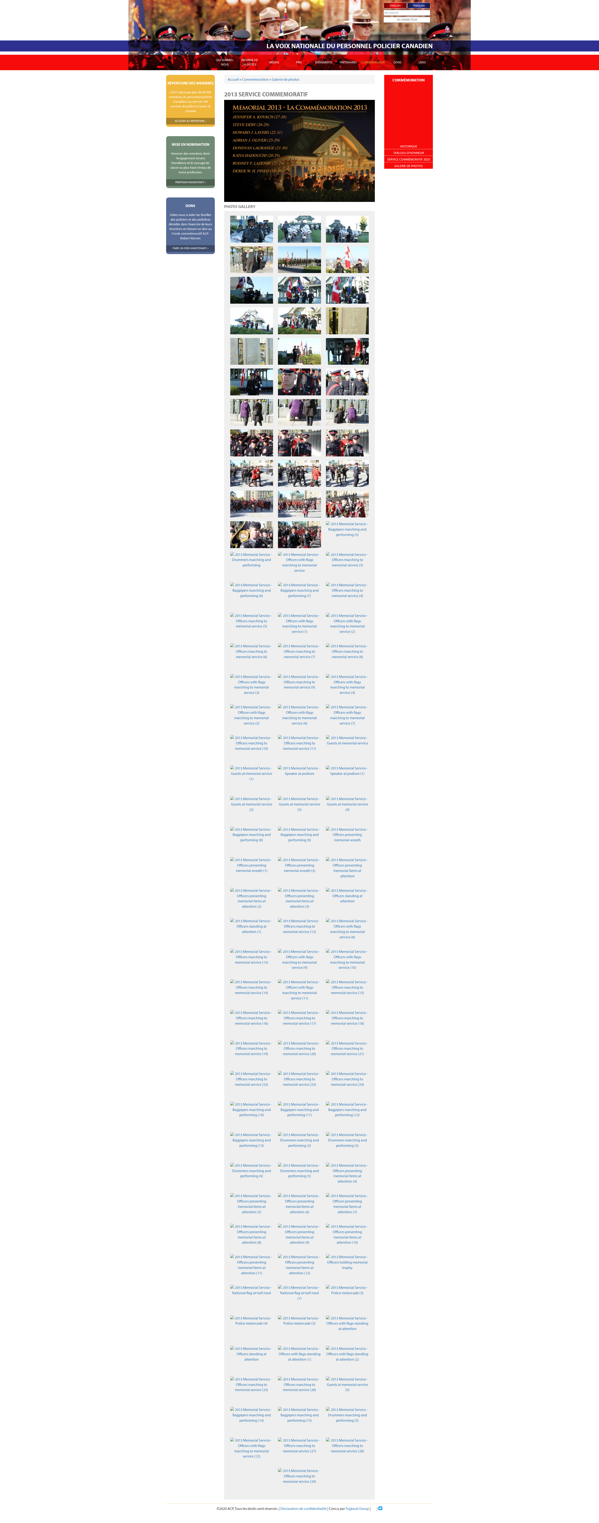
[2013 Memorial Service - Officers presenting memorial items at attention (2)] (251, 901)
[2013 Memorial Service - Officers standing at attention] (347, 901)
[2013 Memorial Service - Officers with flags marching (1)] (347, 290)
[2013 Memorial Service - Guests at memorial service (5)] (347, 1390)
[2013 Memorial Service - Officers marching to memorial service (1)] (299, 443)
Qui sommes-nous (225, 62)
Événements (323, 62)
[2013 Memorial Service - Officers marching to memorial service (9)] (299, 687)
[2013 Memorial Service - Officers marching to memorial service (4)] (347, 595)
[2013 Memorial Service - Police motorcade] (251, 229)
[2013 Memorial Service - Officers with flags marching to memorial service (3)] (251, 687)
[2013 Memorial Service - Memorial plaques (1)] (251, 351)
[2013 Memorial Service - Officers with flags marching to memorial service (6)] (299, 717)
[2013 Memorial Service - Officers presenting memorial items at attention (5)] (251, 1206)
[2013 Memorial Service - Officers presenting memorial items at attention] (347, 870)
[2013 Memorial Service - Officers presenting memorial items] (251, 473)
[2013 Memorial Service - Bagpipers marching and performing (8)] (251, 840)
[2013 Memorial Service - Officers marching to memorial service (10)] (251, 748)
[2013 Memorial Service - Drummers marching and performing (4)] (251, 1176)
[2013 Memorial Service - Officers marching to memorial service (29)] (299, 1481)
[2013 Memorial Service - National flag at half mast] (251, 1298)
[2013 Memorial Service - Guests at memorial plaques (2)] (347, 412)
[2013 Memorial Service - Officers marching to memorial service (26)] (299, 1390)
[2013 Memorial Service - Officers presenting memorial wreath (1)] (251, 870)
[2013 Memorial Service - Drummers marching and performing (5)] (299, 1176)
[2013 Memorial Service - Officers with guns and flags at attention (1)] (251, 381)
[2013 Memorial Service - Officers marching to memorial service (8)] (347, 656)
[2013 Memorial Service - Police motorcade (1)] (299, 229)
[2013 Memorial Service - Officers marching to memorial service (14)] (251, 992)
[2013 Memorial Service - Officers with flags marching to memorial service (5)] (251, 717)
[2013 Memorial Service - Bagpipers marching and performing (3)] (251, 534)
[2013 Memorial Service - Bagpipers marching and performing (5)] (347, 534)
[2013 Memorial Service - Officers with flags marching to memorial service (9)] (299, 962)
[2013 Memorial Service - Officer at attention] (251, 259)
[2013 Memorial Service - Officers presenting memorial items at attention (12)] (299, 1267)
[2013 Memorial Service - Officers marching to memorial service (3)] (347, 565)
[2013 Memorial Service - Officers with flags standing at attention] (347, 1328)
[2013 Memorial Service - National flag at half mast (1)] (299, 1298)
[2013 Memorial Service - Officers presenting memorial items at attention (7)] (347, 1206)
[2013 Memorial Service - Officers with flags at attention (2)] (299, 351)
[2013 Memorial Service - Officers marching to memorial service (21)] (347, 1054)
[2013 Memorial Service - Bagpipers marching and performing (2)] (347, 504)
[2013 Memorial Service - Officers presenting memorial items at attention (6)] (299, 1206)
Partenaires (348, 62)
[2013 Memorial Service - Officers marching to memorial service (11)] (299, 748)
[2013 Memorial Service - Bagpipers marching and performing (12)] (347, 1115)
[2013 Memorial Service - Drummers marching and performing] (251, 565)
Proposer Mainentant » (190, 182)
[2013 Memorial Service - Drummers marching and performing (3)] (347, 1145)
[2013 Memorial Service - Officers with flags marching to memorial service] (299, 565)
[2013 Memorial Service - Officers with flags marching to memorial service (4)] (347, 687)
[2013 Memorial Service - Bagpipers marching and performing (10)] (251, 1115)
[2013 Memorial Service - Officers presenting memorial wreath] (347, 840)
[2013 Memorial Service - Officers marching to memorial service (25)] (251, 1390)
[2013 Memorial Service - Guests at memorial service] (347, 748)
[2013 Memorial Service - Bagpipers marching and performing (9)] (299, 840)
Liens (422, 62)
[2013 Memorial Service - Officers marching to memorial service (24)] (347, 1084)
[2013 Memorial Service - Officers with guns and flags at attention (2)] (299, 381)
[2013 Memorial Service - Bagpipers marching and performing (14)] (251, 1420)
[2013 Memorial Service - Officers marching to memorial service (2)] (347, 443)
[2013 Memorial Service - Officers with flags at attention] (251, 320)
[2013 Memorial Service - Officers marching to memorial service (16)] (251, 1023)
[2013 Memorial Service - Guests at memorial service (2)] (251, 809)
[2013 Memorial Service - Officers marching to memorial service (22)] (251, 1084)
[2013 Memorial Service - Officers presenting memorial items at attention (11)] (251, 1267)
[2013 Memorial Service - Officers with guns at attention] (347, 381)
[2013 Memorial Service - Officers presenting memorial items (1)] (299, 473)
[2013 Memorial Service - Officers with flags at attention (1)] (299, 320)
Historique (408, 146)
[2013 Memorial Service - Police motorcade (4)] (251, 1328)
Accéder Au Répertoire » (190, 121)
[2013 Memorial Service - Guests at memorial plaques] (251, 412)
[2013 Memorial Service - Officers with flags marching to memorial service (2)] (347, 626)
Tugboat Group (357, 1508)
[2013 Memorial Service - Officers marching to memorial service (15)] (347, 992)
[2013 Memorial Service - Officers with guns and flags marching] (299, 259)
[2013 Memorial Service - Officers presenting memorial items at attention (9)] (299, 1237)
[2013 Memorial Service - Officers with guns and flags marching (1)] (347, 259)
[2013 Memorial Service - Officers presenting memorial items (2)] (347, 473)
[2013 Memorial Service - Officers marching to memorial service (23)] (299, 1084)
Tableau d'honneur (408, 153)
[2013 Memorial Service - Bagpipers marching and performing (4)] (299, 534)
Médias (274, 62)
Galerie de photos (285, 79)
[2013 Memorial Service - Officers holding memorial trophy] (347, 1267)
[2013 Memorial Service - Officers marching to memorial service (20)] (299, 1054)
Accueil (233, 79)
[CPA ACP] (190, 50)
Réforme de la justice (249, 62)
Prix (299, 62)
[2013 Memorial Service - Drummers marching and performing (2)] (299, 1145)
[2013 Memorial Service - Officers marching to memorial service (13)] (251, 962)
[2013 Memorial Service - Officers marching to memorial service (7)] (299, 656)
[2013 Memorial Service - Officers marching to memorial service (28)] (347, 1451)
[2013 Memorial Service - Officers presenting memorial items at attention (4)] (347, 1176)
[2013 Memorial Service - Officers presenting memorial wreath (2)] (299, 870)
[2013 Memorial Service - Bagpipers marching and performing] (251, 504)
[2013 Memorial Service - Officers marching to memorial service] (251, 443)
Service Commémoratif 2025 (408, 159)
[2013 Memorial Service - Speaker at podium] (299, 778)
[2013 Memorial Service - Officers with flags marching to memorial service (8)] (347, 931)
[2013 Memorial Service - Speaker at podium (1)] (347, 778)
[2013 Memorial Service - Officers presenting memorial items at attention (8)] (251, 1237)
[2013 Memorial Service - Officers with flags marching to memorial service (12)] (251, 1451)
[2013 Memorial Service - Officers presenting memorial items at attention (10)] (347, 1237)
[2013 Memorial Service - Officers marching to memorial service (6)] (251, 656)
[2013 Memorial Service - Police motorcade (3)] (347, 1298)
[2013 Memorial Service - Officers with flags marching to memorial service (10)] (347, 962)
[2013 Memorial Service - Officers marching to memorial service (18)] (347, 1023)
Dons (397, 62)
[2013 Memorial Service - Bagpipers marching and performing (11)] (299, 1115)
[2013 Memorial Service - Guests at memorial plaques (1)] (299, 412)
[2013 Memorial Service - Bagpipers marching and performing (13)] (251, 1145)
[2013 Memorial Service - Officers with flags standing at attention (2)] (347, 1359)
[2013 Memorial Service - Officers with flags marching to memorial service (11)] (299, 992)
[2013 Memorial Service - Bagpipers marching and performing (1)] (299, 504)
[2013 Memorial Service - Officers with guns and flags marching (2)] (251, 290)
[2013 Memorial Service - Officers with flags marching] (299, 290)
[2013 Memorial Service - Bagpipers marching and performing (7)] (299, 595)
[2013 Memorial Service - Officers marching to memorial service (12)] (299, 931)
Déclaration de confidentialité (303, 1508)
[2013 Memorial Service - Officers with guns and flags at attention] (347, 351)
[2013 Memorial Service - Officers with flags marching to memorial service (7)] (347, 717)
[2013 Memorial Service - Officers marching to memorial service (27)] (299, 1451)
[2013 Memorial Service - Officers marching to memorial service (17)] (299, 1023)
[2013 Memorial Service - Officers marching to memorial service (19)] (251, 1054)
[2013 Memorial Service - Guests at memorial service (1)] (251, 778)
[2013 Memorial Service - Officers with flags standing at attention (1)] (299, 1359)
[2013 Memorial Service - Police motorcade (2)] (347, 229)
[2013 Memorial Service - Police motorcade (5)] (299, 1328)
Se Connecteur (407, 19)
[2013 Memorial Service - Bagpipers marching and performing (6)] (251, 595)
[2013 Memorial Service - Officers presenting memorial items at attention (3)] (299, 901)
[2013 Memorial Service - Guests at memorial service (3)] (299, 809)
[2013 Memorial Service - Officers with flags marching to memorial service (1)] (299, 626)
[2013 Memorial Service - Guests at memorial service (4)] (347, 809)
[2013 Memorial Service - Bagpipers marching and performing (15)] (299, 1420)
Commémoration (373, 62)
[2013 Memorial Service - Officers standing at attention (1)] (251, 931)
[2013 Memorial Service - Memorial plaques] (347, 320)
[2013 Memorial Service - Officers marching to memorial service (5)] (251, 626)
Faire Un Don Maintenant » (190, 248)
